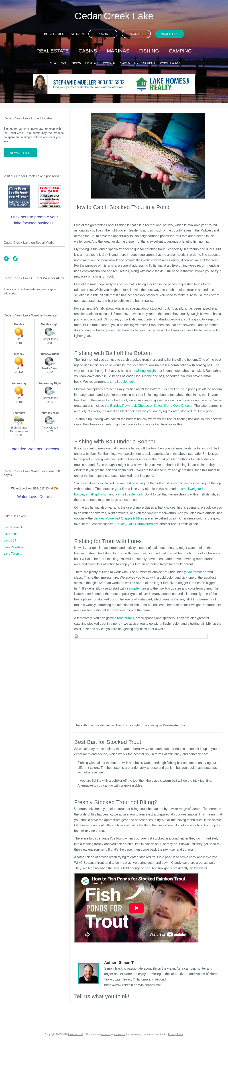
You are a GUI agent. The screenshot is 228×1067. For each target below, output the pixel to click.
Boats (125, 62)
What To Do (170, 62)
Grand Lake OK (14, 527)
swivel (199, 370)
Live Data (76, 34)
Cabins (88, 51)
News (76, 62)
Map (64, 62)
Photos (91, 62)
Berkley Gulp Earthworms (134, 524)
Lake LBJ (10, 540)
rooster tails (125, 618)
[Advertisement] (34, 599)
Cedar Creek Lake (114, 15)
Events (109, 62)
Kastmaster (195, 572)
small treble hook (122, 381)
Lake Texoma (12, 553)
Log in (103, 34)
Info (52, 62)
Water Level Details (34, 496)
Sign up (136, 34)
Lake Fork (10, 534)
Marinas (118, 51)
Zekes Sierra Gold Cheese (173, 405)
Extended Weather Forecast (34, 449)
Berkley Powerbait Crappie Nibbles (119, 518)
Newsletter (20, 153)
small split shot (96, 494)
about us (106, 1034)
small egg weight (144, 370)
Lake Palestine (13, 547)
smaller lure (137, 588)
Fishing (149, 51)
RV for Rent (144, 62)
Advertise (169, 34)
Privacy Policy (175, 1034)
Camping (180, 51)
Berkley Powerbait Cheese (129, 405)
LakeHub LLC (75, 1034)
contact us (120, 1034)
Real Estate (53, 51)
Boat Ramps (54, 34)
